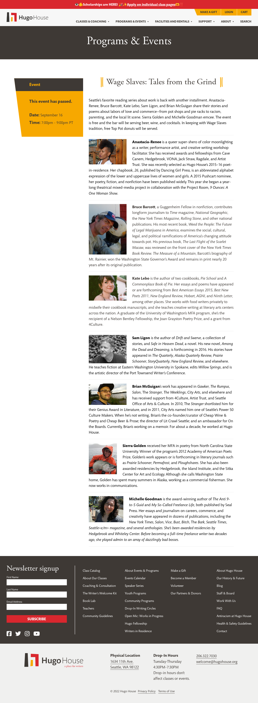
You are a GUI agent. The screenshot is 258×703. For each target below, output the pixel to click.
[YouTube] (36, 634)
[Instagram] (27, 634)
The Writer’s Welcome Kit (100, 593)
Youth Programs (135, 593)
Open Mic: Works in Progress (144, 616)
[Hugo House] (53, 660)
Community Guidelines (98, 616)
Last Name (12, 589)
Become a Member (183, 578)
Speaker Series (134, 586)
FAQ (219, 608)
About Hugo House (229, 570)
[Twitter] (18, 634)
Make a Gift (208, 12)
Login (229, 12)
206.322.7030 (206, 656)
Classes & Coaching (91, 21)
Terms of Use (166, 691)
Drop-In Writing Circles (140, 608)
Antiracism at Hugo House (234, 616)
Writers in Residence (138, 631)
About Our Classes (95, 578)
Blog (220, 586)
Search (245, 21)
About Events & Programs (142, 570)
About (226, 21)
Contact (222, 631)
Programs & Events (131, 21)
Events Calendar (135, 578)
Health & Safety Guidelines (234, 623)
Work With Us (226, 601)
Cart (244, 12)
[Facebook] (9, 634)
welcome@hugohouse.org (216, 661)
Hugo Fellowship (136, 623)
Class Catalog (91, 570)
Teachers (88, 608)
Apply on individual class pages (151, 4)
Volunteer (177, 586)
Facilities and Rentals (172, 21)
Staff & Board (225, 593)
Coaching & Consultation (99, 586)
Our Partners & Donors (186, 593)
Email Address (14, 601)
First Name (13, 577)
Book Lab (89, 601)
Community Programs (139, 601)
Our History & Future (230, 578)
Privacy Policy (147, 691)
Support (205, 21)
